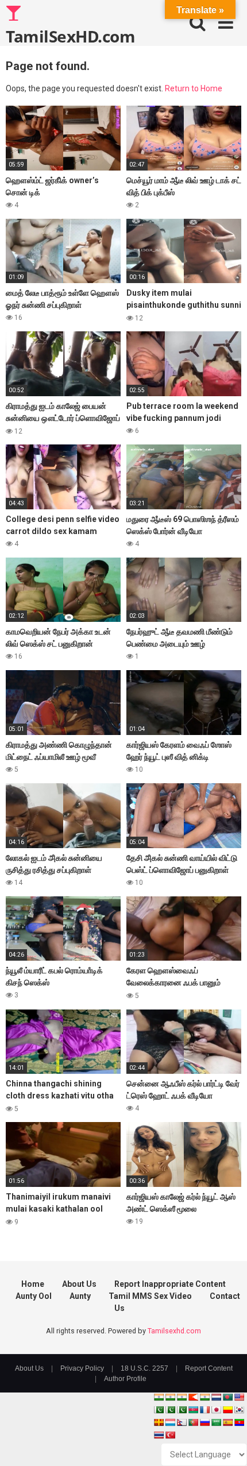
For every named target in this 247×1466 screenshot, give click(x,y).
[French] (204, 1409)
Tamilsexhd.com (174, 1330)
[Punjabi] (170, 1409)
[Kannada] (227, 1409)
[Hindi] (204, 1397)
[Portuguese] (193, 1422)
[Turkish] (170, 1435)
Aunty (80, 1296)
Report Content (209, 1368)
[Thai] (158, 1435)
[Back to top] (225, 1443)
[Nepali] (181, 1422)
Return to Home (193, 88)
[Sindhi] (158, 1409)
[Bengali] (227, 1397)
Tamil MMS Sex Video (150, 1296)
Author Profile (125, 1379)
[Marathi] (193, 1397)
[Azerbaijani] (193, 1409)
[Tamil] (181, 1397)
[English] (239, 1397)
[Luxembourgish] (170, 1422)
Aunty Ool (34, 1296)
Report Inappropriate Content (170, 1284)
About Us (79, 1284)
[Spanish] (227, 1422)
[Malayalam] (170, 1397)
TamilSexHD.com (70, 35)
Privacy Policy (82, 1368)
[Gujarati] (158, 1397)
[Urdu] (181, 1409)
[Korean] (239, 1409)
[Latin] (158, 1422)
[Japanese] (216, 1409)
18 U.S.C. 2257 (144, 1368)
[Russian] (204, 1422)
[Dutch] (216, 1397)
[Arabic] (216, 1422)
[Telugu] (239, 1422)
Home (32, 1284)
